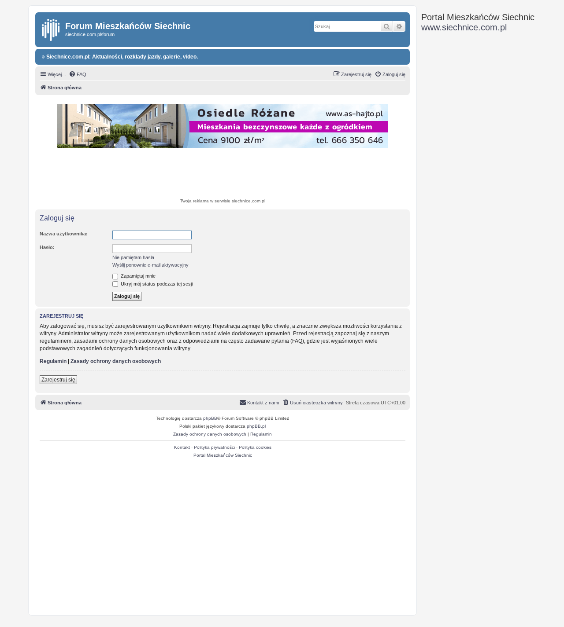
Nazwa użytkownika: (64, 233)
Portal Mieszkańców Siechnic (222, 455)
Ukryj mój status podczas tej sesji (156, 283)
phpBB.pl (256, 426)
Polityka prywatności (214, 447)
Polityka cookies (255, 447)
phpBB (210, 418)
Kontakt (182, 447)
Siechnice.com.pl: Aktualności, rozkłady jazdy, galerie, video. (121, 57)
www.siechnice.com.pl (464, 27)
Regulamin (53, 361)
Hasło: (47, 247)
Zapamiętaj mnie (137, 276)
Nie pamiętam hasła (133, 257)
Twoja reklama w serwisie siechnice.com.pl (222, 200)
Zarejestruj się (58, 380)
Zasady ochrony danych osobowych (115, 361)
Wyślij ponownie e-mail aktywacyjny (150, 265)
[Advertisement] (222, 174)
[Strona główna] (51, 28)
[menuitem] (77, 74)
